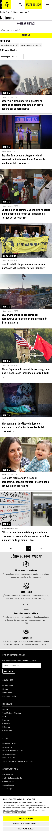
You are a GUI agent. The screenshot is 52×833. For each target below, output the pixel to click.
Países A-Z (6, 727)
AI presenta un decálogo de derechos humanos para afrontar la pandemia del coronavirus (23, 427)
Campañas (6, 723)
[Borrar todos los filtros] (40, 45)
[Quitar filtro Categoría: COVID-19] (17, 45)
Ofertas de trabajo (9, 696)
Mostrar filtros (26, 23)
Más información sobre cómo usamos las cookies (24, 811)
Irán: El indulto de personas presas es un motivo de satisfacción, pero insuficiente (23, 266)
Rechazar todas (26, 829)
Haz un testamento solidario (12, 751)
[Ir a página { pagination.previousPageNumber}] (17, 548)
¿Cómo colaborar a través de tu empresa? (17, 761)
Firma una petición (9, 744)
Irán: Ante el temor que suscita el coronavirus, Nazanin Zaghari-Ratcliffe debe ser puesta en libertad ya (25, 481)
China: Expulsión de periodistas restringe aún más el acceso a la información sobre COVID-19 (26, 373)
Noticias (5, 709)
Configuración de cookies (26, 823)
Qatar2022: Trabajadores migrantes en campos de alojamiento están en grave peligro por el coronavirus (22, 104)
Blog (4, 716)
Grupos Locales (8, 785)
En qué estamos (20, 12)
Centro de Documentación (12, 778)
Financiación (7, 693)
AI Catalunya (7, 788)
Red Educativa (7, 774)
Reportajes (6, 720)
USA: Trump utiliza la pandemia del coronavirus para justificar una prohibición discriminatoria (24, 318)
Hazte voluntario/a (9, 754)
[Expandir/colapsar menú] (47, 4)
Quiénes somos (7, 686)
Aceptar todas (26, 818)
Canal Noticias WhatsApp (11, 713)
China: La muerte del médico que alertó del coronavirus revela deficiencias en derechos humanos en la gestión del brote (25, 536)
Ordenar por (5, 56)
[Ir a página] (11, 548)
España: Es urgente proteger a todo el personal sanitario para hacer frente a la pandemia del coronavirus (23, 159)
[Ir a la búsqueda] (20, 4)
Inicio (2, 12)
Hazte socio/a (33, 4)
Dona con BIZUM (8, 758)
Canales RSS (7, 730)
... (9, 12)
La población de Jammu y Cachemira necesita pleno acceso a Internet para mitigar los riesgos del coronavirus (26, 213)
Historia (5, 689)
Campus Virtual (8, 781)
